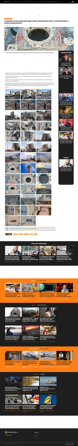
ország (42, 298)
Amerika (58, 261)
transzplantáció (43, 323)
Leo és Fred (48, 366)
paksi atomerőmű (43, 392)
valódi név (62, 298)
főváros (45, 298)
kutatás (11, 323)
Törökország (26, 234)
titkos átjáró (63, 366)
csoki (50, 410)
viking (6, 323)
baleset (35, 234)
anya (50, 323)
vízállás (48, 392)
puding (52, 410)
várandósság (42, 324)
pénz (25, 298)
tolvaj (6, 392)
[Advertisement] (39, 9)
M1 (15, 410)
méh (47, 323)
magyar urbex (7, 366)
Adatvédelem (36, 437)
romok (31, 234)
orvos (8, 341)
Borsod (23, 366)
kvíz (5, 298)
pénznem (28, 298)
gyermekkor (46, 341)
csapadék (54, 392)
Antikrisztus (33, 341)
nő (48, 323)
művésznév (67, 298)
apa (27, 323)
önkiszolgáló (24, 410)
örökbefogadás (52, 341)
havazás (61, 261)
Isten (6, 341)
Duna (23, 392)
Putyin (23, 261)
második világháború (43, 261)
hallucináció (17, 341)
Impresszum (36, 436)
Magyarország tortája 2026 (10, 261)
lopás (8, 392)
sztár (59, 298)
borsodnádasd (16, 366)
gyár (11, 366)
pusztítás (15, 234)
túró (16, 261)
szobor (44, 366)
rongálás (53, 366)
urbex (32, 366)
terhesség (47, 324)
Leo (50, 366)
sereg (14, 410)
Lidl (40, 410)
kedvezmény (24, 411)
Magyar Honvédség (9, 410)
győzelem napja (28, 261)
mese (8, 298)
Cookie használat (37, 438)
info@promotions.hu (9, 435)
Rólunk (35, 435)
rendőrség (19, 392)
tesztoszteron (12, 341)
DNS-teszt (42, 341)
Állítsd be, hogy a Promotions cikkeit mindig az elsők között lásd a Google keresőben (23, 228)
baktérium (42, 411)
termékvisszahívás (44, 410)
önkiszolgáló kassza (31, 410)
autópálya (18, 410)
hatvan (15, 392)
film (14, 298)
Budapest (68, 366)
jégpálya (11, 392)
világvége (24, 341)
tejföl (19, 261)
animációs (11, 298)
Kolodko (40, 366)
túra (23, 323)
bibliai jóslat (29, 341)
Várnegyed (59, 366)
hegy (25, 323)
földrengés (21, 234)
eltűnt (26, 392)
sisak (8, 323)
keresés (28, 392)
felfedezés (15, 323)
